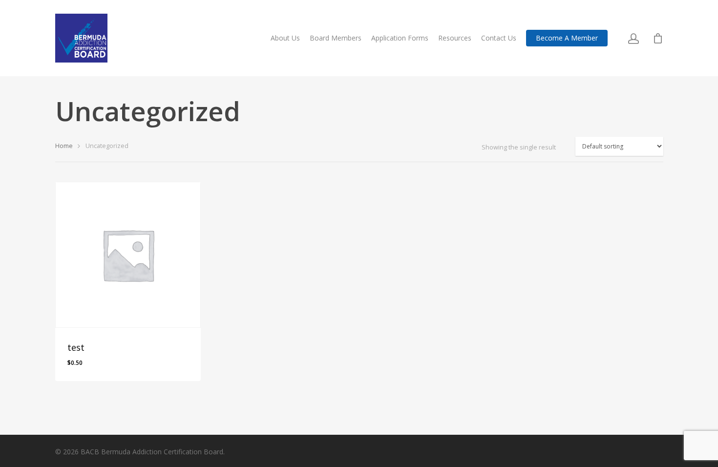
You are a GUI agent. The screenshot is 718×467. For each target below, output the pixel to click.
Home (64, 145)
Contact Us (498, 37)
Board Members (335, 37)
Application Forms (399, 37)
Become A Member (567, 37)
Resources (454, 37)
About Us (285, 37)
